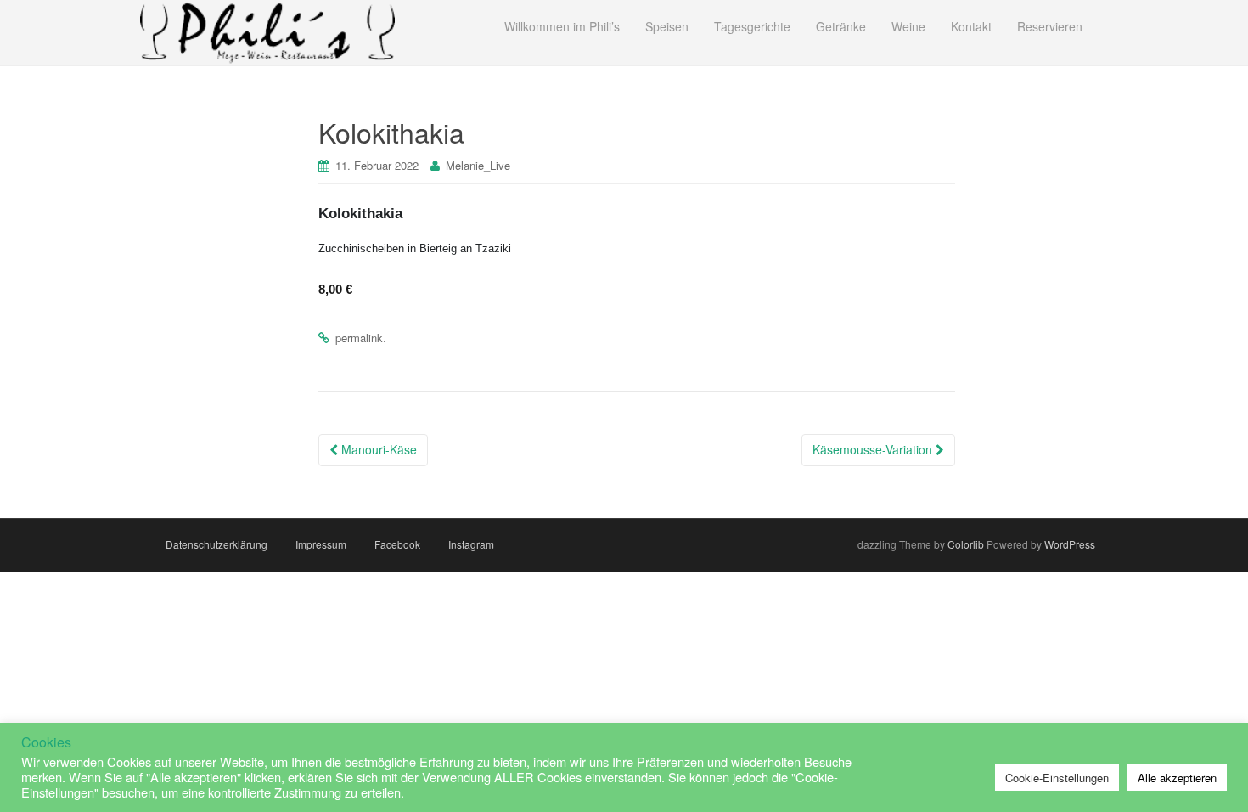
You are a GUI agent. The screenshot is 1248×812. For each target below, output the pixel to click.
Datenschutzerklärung (216, 544)
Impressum (320, 544)
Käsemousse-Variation (874, 449)
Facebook (397, 544)
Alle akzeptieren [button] (1177, 778)
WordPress (1069, 544)
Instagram (471, 544)
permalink (359, 338)
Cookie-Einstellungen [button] (1057, 778)
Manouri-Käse (377, 449)
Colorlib (965, 544)
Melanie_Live (478, 165)
